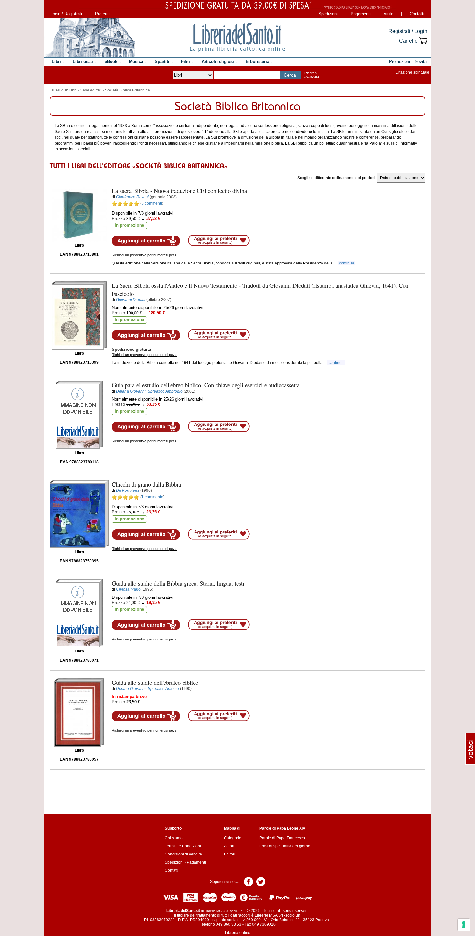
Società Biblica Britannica (127, 90)
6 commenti (152, 203)
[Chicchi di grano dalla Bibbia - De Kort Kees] (79, 514)
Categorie (232, 838)
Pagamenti (361, 13)
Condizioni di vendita (183, 854)
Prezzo (118, 218)
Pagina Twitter (260, 881)
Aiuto (388, 13)
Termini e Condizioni (183, 846)
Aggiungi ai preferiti (219, 240)
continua (346, 263)
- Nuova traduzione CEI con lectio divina (179, 191)
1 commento (152, 497)
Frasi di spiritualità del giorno (284, 846)
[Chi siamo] (90, 37)
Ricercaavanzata (311, 75)
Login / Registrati (66, 13)
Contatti (417, 13)
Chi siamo (174, 838)
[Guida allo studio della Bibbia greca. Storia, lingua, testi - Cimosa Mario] (79, 613)
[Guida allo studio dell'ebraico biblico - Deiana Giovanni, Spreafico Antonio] (79, 712)
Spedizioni (328, 13)
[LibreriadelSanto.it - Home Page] (237, 37)
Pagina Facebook (248, 881)
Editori (229, 854)
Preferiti (102, 13)
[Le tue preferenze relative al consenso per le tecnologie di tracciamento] (464, 925)
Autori (229, 846)
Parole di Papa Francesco (282, 838)
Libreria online (237, 933)
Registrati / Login (407, 31)
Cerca (290, 75)
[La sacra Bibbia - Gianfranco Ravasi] (79, 214)
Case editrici (91, 90)
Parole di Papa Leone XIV (282, 828)
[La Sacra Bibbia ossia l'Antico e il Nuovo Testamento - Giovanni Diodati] (79, 315)
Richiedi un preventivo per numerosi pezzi (144, 255)
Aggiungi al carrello (146, 241)
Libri (73, 90)
